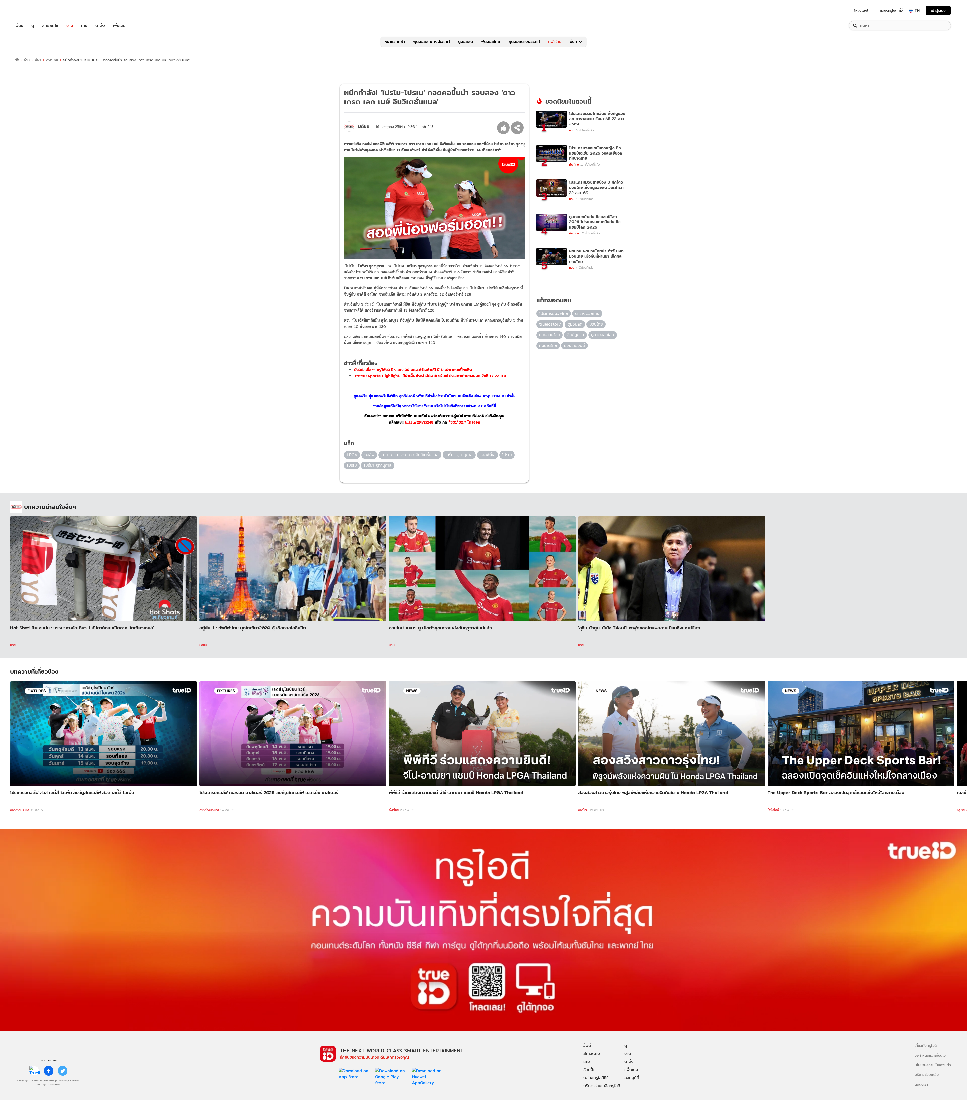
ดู (32, 26)
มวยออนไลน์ (549, 335)
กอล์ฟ (369, 454)
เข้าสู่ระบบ (938, 10)
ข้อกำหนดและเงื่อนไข (930, 1055)
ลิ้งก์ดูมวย (575, 335)
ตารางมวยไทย (587, 313)
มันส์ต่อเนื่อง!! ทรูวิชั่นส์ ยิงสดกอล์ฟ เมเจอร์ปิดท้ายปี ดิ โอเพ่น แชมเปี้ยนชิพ (413, 370)
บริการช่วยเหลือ (927, 1074)
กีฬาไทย (555, 41)
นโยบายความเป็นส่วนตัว (933, 1065)
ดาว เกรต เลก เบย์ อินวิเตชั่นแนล (410, 454)
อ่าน (69, 26)
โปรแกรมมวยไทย (553, 313)
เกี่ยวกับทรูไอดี (926, 1045)
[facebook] (49, 1071)
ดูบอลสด (465, 41)
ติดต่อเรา (921, 1084)
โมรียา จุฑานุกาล (378, 465)
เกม (84, 26)
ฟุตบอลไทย (490, 41)
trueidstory (550, 324)
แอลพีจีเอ (487, 454)
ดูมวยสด (575, 324)
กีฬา (38, 60)
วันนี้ (19, 26)
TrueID (31, 10)
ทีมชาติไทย (548, 345)
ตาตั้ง (100, 26)
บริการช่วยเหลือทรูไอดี (601, 1086)
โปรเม (507, 454)
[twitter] (63, 1071)
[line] (34, 1071)
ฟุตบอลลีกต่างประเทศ (431, 41)
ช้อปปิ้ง (589, 1069)
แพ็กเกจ (631, 1069)
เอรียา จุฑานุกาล (459, 454)
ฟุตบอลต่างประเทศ (524, 41)
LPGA (352, 454)
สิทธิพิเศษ (50, 26)
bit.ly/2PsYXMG (419, 422)
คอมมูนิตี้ (631, 1078)
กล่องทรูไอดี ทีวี (891, 10)
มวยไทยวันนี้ (574, 345)
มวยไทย (596, 324)
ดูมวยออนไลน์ (602, 335)
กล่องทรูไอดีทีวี (596, 1078)
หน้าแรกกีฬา (395, 41)
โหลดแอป (861, 10)
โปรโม (352, 465)
